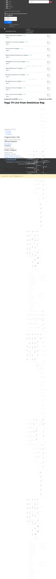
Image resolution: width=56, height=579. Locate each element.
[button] (5, 12)
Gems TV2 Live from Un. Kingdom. (14, 94)
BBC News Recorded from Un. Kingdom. (15, 74)
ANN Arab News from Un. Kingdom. (14, 68)
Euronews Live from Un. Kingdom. (14, 87)
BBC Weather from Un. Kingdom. (14, 81)
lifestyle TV (17, 156)
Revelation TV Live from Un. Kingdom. (15, 42)
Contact (6, 11)
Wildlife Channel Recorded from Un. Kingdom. (17, 55)
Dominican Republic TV (9, 156)
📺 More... (8, 37)
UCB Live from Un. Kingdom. (13, 48)
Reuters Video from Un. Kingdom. (14, 35)
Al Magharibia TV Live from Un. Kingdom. (16, 61)
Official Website (8, 144)
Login (9, 11)
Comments (9, 134)
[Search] (51, 2)
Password (11, 26)
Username (15, 24)
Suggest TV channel (15, 11)
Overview (8, 131)
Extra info (8, 132)
